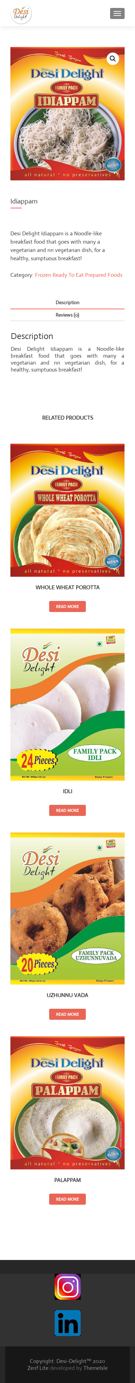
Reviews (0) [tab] (67, 315)
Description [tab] (68, 302)
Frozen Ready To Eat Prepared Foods (79, 275)
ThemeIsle (95, 1368)
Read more (67, 606)
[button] (113, 59)
